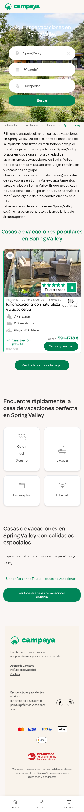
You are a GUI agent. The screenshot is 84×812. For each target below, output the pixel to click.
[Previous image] (11, 301)
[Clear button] (68, 53)
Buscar (42, 100)
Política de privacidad (23, 670)
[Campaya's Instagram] (70, 702)
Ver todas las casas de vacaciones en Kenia (42, 595)
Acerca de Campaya (22, 666)
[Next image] (72, 301)
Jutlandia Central (33, 299)
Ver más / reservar (61, 346)
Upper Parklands (32, 125)
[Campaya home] (21, 6)
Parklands (53, 125)
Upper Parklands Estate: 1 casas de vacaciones (41, 579)
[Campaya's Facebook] (59, 702)
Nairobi (12, 125)
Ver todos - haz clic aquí (42, 365)
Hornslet (55, 299)
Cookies (15, 674)
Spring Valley (72, 125)
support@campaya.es (25, 656)
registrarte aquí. (19, 701)
